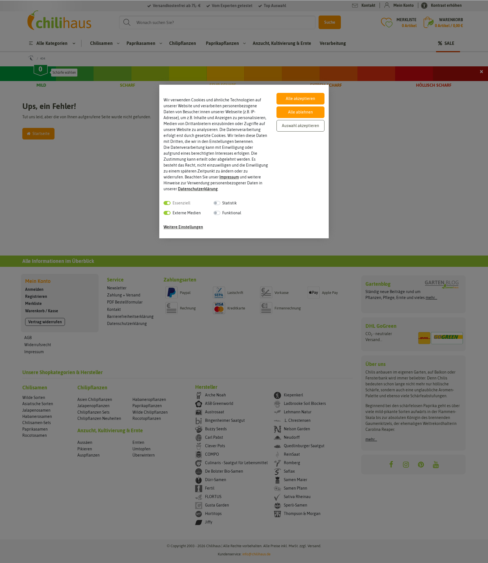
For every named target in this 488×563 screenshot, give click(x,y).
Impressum (229, 177)
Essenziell (181, 203)
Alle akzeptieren (300, 98)
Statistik (229, 203)
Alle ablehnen (300, 112)
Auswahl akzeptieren (300, 125)
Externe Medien (187, 213)
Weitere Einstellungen (183, 227)
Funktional (231, 213)
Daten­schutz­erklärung (198, 189)
